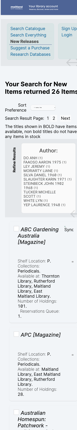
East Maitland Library (34, 294)
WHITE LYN (32, 200)
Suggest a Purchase (30, 47)
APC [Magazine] (41, 335)
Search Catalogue (27, 28)
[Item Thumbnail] (68, 229)
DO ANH (30, 158)
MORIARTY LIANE (38, 170)
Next (65, 118)
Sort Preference (15, 108)
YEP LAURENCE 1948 (41, 205)
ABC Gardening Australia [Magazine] (38, 235)
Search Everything (28, 34)
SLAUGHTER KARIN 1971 (44, 179)
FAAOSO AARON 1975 (42, 162)
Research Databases (30, 54)
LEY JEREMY (34, 166)
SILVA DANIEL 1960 (39, 175)
